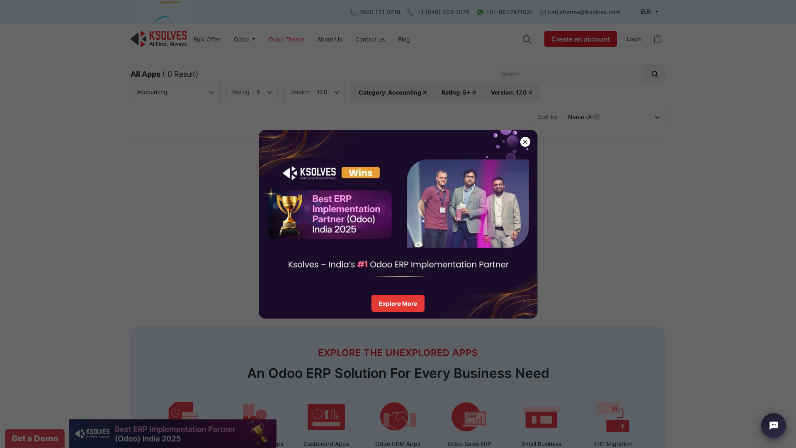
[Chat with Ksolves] (773, 425)
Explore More (398, 303)
